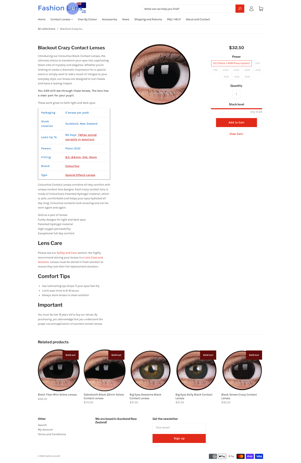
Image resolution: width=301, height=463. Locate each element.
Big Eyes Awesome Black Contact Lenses (145, 396)
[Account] (251, 9)
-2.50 (236, 69)
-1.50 (215, 69)
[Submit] (239, 9)
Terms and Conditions (52, 434)
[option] (160, 73)
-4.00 (226, 76)
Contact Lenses (61, 19)
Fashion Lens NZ (52, 456)
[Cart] (261, 8)
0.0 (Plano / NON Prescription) (231, 63)
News (125, 19)
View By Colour (87, 19)
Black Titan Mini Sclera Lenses (57, 394)
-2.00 (225, 69)
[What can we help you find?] (193, 9)
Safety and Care (67, 253)
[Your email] (179, 427)
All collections (46, 28)
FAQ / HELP (174, 19)
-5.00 (247, 76)
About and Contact (198, 19)
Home (41, 19)
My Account (45, 429)
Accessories (109, 19)
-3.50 (258, 69)
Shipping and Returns (148, 19)
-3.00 (247, 69)
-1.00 (257, 63)
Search (42, 425)
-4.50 (236, 76)
